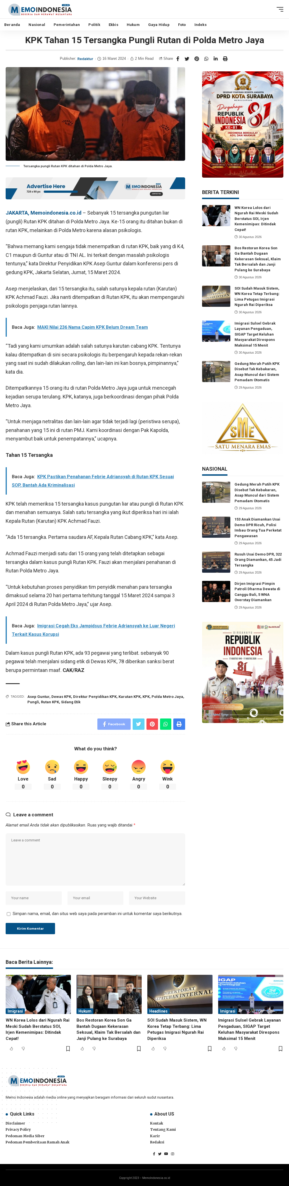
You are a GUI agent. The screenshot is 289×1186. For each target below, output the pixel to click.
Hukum (84, 1011)
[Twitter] (160, 1154)
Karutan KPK (130, 697)
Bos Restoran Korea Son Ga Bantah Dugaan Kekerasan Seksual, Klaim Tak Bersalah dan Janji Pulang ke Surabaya (258, 259)
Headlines (158, 1011)
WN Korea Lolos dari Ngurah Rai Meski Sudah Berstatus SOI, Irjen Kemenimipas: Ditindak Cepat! (256, 219)
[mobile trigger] (278, 9)
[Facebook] (154, 1154)
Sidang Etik (70, 702)
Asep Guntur (38, 697)
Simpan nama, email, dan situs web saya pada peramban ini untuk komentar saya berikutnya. (97, 913)
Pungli (33, 702)
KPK (146, 697)
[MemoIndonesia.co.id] (40, 9)
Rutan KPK (50, 702)
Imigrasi (15, 1011)
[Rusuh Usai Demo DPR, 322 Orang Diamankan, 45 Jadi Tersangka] (216, 562)
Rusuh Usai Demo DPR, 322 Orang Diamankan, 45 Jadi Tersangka (258, 559)
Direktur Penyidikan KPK (95, 697)
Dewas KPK (61, 697)
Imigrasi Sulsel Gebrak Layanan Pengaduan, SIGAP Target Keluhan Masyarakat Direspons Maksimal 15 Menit (255, 334)
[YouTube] (166, 1154)
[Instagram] (173, 1154)
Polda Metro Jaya (167, 697)
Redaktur (85, 59)
